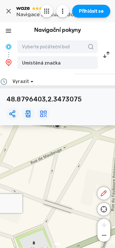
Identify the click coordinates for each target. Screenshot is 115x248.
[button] (57, 62)
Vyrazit (20, 81)
